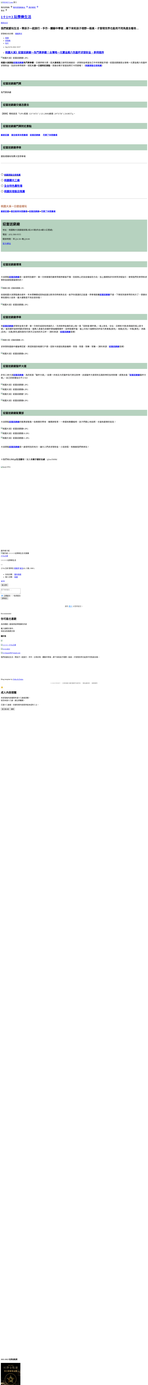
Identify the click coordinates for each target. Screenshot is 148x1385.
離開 (12, 709)
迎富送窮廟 (18, 62)
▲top (3, 581)
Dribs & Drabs (18, 679)
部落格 (7, 41)
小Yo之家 (4, 556)
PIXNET (57, 683)
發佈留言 (4, 598)
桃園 (16, 577)
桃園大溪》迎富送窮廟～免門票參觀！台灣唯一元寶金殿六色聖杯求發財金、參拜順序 (54, 52)
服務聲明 (94, 683)
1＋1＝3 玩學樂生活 (16, 17)
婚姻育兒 (18, 34)
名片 (7, 43)
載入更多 (4, 585)
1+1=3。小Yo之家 (9, 645)
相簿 (7, 38)
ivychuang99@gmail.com (11, 653)
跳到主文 (4, 23)
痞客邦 (16, 568)
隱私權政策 (86, 683)
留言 (21, 568)
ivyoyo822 (6, 649)
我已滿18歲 (5, 709)
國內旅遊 (17, 574)
